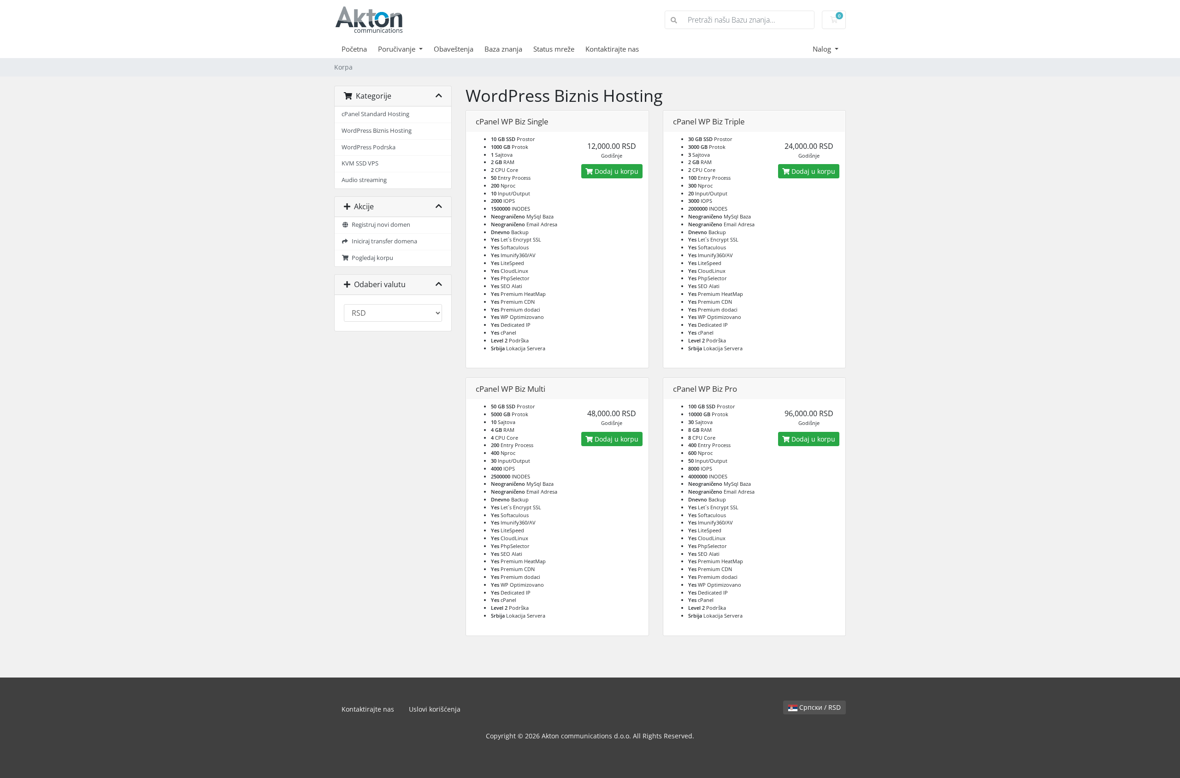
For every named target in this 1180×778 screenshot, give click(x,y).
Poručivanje (397, 48)
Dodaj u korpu (615, 171)
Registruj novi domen (379, 225)
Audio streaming (364, 180)
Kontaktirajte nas (612, 48)
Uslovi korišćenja (434, 709)
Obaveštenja (453, 48)
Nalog (823, 48)
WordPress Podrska (368, 147)
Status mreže (553, 48)
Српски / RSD (819, 707)
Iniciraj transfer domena (383, 241)
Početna (354, 48)
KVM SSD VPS (360, 163)
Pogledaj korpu (371, 258)
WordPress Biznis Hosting (377, 131)
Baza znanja (503, 48)
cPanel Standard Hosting (375, 114)
